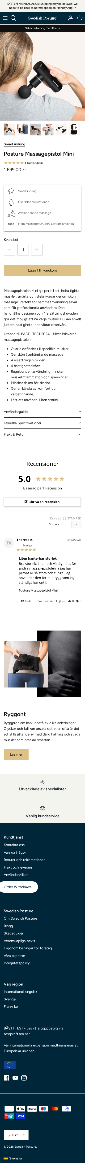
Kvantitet (11, 240)
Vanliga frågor (15, 852)
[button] (42, 412)
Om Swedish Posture (20, 918)
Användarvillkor (16, 875)
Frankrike (11, 1006)
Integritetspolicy (17, 963)
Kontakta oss (14, 845)
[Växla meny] (5, 18)
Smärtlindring (14, 144)
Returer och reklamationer (24, 860)
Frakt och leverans (18, 867)
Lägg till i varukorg (42, 270)
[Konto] (69, 18)
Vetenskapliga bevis (19, 941)
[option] (42, 76)
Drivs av (65, 518)
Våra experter (14, 956)
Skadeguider (13, 933)
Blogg (8, 926)
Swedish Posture (25, 1146)
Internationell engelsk (20, 992)
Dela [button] (28, 601)
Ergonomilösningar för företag (28, 948)
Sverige (10, 999)
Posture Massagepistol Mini (38, 590)
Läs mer (16, 754)
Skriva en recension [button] (45, 502)
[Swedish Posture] (42, 18)
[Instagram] (24, 1078)
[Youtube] (15, 1078)
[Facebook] (6, 1078)
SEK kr (13, 1135)
